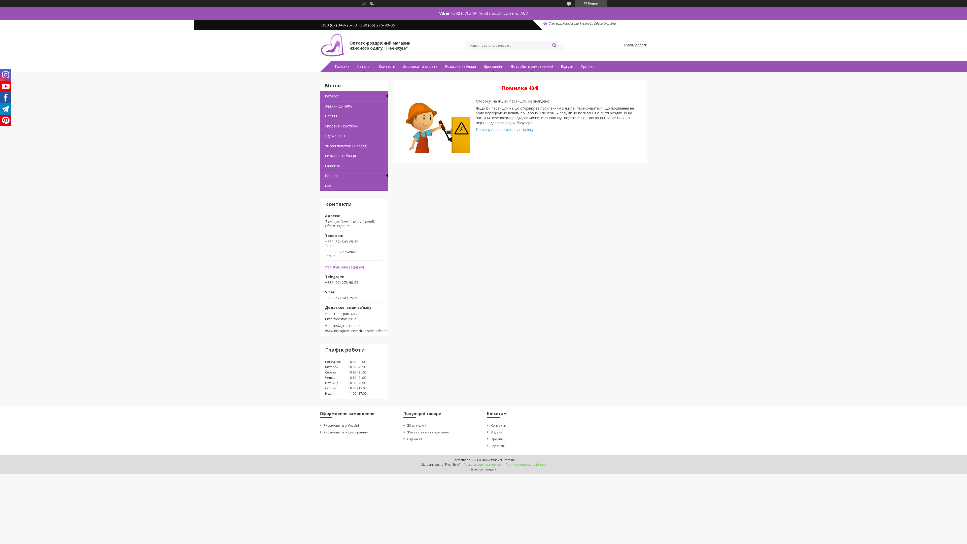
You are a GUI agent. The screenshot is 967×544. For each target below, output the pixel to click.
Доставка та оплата (420, 66)
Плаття (331, 116)
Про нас (587, 66)
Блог (329, 185)
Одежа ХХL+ (335, 135)
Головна (342, 66)
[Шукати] (554, 45)
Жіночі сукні (416, 425)
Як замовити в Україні (341, 425)
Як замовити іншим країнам (346, 432)
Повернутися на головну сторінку (505, 129)
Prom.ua (509, 460)
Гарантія (332, 165)
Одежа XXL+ (416, 439)
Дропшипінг (493, 66)
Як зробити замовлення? (532, 66)
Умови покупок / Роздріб (346, 146)
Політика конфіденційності (526, 464)
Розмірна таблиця (460, 66)
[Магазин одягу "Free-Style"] (332, 45)
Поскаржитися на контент (483, 464)
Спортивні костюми (341, 126)
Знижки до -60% (338, 106)
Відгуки (567, 66)
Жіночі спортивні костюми (428, 432)
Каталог (364, 66)
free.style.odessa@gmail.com (347, 267)
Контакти (387, 66)
